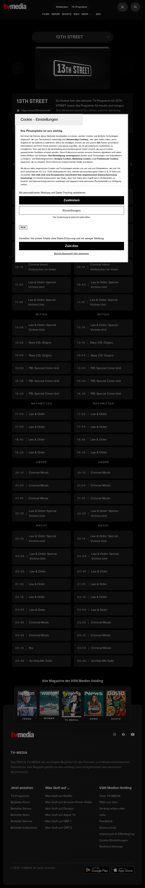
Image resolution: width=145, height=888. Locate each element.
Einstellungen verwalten (71, 210)
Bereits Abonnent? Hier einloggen (71, 253)
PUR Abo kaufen (71, 246)
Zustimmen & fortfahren (71, 200)
